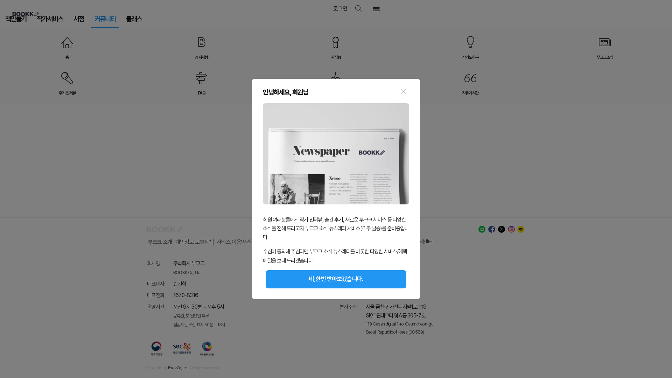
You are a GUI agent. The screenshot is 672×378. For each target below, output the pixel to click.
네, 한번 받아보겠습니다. (336, 278)
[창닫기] (403, 92)
